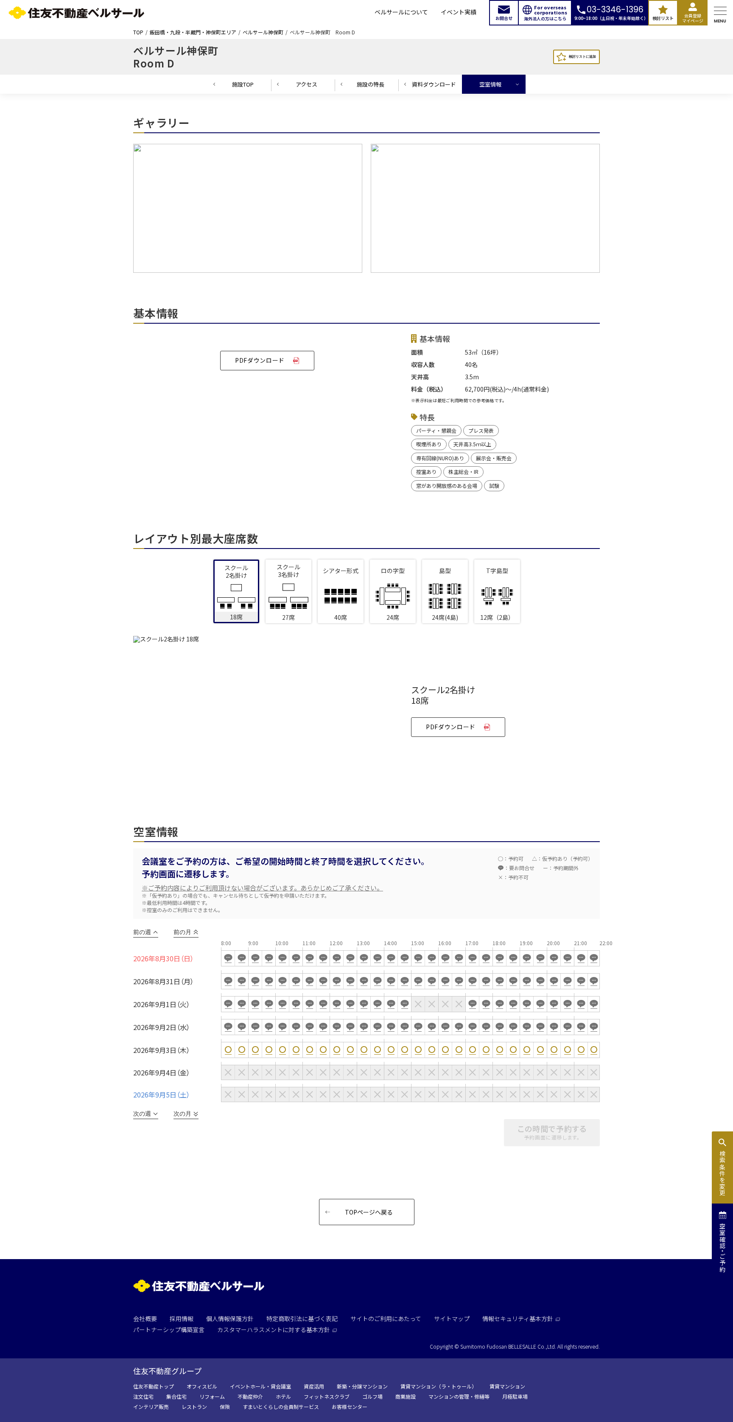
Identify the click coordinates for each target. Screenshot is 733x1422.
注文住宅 (143, 1396)
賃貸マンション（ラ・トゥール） (438, 1386)
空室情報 (490, 84)
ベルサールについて (401, 12)
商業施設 (405, 1396)
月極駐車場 (515, 1396)
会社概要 (145, 1318)
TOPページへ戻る (369, 1212)
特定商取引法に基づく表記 (302, 1318)
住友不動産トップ (153, 1386)
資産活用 (314, 1386)
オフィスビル (202, 1386)
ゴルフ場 (372, 1396)
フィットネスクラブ (327, 1396)
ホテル (283, 1396)
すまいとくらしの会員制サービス (281, 1406)
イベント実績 (458, 12)
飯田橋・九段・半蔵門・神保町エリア (193, 32)
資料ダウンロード (434, 84)
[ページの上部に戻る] (697, 1394)
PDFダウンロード (260, 360)
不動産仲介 (250, 1396)
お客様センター (349, 1406)
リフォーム (212, 1396)
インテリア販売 (151, 1406)
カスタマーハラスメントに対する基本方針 (273, 1329)
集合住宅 (176, 1396)
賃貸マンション (507, 1386)
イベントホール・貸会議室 (260, 1386)
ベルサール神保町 (263, 32)
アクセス (306, 84)
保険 (225, 1406)
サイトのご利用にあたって (385, 1318)
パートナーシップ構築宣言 (168, 1329)
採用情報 (181, 1318)
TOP (138, 32)
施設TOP (243, 84)
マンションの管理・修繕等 (459, 1396)
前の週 (142, 932)
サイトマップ (452, 1318)
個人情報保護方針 (230, 1318)
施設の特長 (370, 84)
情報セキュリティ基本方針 (517, 1318)
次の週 (142, 1113)
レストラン (194, 1406)
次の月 (182, 1113)
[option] (247, 210)
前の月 (182, 932)
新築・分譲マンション (362, 1386)
